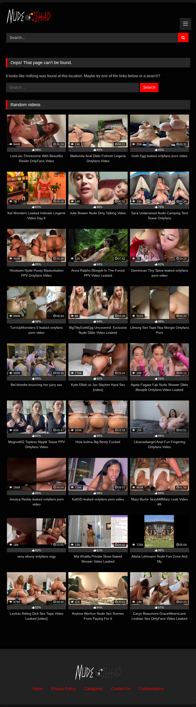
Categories (93, 689)
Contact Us (120, 689)
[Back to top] (181, 692)
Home (38, 689)
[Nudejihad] (98, 16)
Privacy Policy (63, 689)
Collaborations (151, 689)
